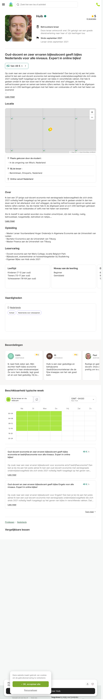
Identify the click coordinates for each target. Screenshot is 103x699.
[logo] (11, 4)
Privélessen (9, 522)
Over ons (34, 698)
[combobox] (46, 4)
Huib (39, 16)
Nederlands (15, 307)
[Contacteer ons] (98, 4)
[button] (92, 684)
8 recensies (91, 19)
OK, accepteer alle (31, 684)
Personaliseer (30, 690)
